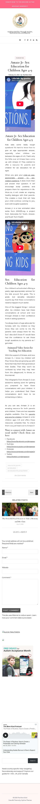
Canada (25, 774)
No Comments (20, 475)
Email (4, 558)
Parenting (20, 58)
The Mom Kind (27, 75)
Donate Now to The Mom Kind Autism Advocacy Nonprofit (20, 4)
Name (5, 548)
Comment (6, 577)
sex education (12, 468)
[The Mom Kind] (20, 21)
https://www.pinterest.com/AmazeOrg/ (21, 452)
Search (32, 761)
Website (5, 567)
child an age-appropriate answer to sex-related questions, (20, 178)
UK (16, 774)
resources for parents (14, 465)
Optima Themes (26, 800)
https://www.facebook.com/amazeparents (23, 441)
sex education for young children (18, 470)
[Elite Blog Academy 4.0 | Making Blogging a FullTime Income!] (33, 492)
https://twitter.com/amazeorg (18, 457)
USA (12, 774)
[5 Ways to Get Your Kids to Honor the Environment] (6, 492)
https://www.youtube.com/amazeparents (22, 447)
